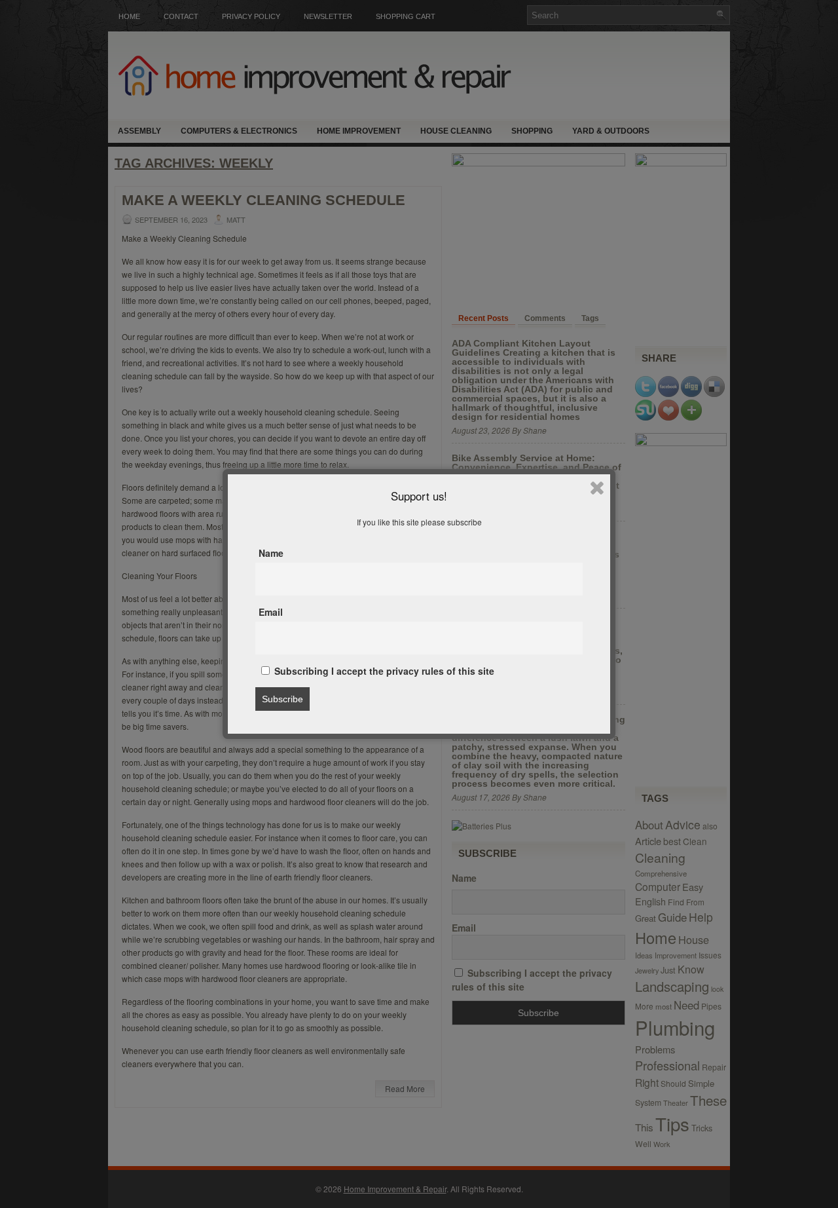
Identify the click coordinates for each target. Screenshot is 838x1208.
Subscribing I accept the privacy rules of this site (383, 670)
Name (271, 552)
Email (271, 611)
